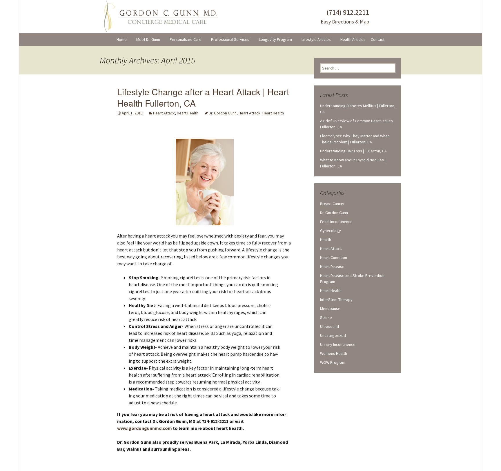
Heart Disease (332, 266)
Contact (377, 39)
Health (325, 239)
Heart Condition (333, 257)
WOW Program (332, 362)
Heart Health (187, 113)
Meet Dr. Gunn (148, 39)
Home (122, 39)
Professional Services (230, 39)
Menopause (330, 308)
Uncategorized (333, 335)
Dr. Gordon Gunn (223, 113)
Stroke (326, 317)
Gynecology (330, 230)
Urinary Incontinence (337, 344)
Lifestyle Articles (316, 39)
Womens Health (333, 353)
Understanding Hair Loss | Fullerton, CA (353, 151)
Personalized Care (186, 39)
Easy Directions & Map (345, 21)
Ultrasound (329, 326)
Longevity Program (275, 39)
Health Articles (353, 39)
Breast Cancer (332, 203)
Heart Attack (164, 113)
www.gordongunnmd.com (144, 428)
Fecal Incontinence (336, 221)
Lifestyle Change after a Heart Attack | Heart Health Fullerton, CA (203, 97)
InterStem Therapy (336, 299)
